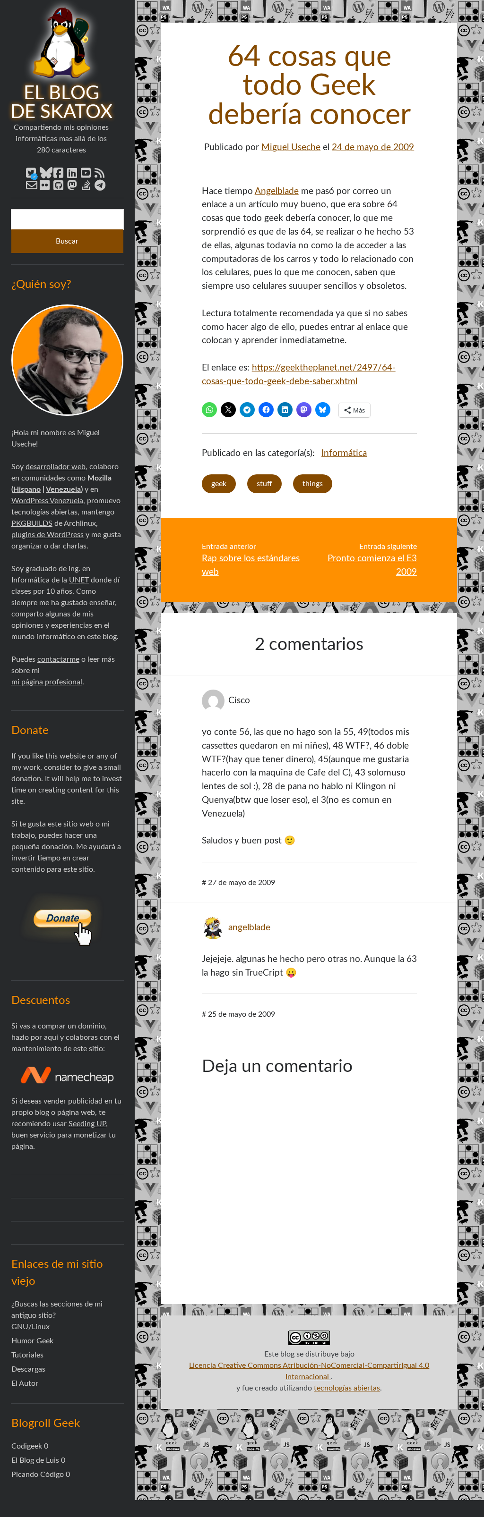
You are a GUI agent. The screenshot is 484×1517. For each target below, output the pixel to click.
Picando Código (37, 1474)
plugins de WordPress (47, 535)
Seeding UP (87, 1124)
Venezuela (63, 489)
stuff (264, 484)
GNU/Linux (30, 1327)
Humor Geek (32, 1341)
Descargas (28, 1369)
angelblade (249, 927)
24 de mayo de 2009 (373, 147)
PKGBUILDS (31, 523)
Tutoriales (27, 1355)
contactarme (58, 659)
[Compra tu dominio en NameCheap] (67, 1075)
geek (218, 484)
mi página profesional (46, 682)
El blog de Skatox (61, 103)
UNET (79, 580)
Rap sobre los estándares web (251, 565)
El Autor (24, 1383)
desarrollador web (56, 467)
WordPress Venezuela (47, 501)
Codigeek (26, 1446)
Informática (344, 453)
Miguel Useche (290, 147)
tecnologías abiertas (347, 1388)
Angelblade (277, 191)
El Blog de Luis (35, 1460)
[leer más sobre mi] (67, 360)
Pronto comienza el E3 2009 (372, 565)
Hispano (27, 489)
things (312, 484)
